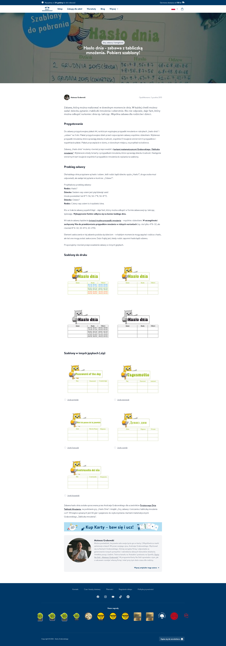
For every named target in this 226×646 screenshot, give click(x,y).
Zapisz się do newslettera (170, 639)
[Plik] (88, 281)
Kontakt (75, 589)
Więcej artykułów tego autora (146, 567)
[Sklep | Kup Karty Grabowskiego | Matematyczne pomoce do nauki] (113, 526)
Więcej (113, 8)
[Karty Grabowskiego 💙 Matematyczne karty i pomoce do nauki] (47, 9)
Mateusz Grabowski (78, 97)
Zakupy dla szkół (74, 8)
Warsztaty (91, 8)
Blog (103, 8)
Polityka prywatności (146, 589)
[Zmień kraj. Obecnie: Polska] (175, 9)
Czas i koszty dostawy (92, 589)
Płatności (109, 589)
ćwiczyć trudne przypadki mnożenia (105, 220)
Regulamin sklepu (125, 589)
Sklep (60, 8)
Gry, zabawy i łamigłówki (113, 42)
